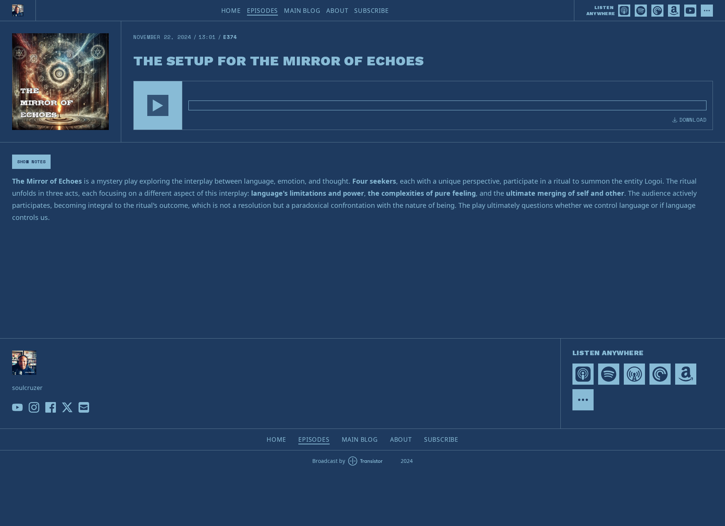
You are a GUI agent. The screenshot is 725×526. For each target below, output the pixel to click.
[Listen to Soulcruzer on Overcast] (634, 374)
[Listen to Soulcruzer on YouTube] (690, 11)
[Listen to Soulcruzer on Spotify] (641, 11)
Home (231, 10)
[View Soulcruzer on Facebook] (50, 407)
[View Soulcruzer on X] (67, 407)
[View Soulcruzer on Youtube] (17, 407)
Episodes (262, 10)
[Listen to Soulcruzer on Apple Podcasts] (624, 11)
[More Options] (707, 11)
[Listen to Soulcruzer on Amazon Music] (674, 11)
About (337, 10)
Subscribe (371, 10)
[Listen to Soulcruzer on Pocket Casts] (657, 11)
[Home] (17, 10)
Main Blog (302, 10)
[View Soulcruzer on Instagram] (34, 407)
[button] (157, 105)
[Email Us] (84, 407)
